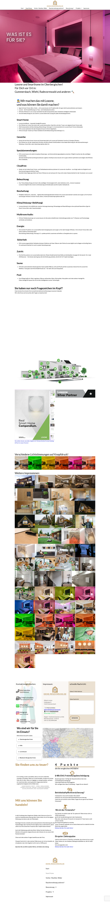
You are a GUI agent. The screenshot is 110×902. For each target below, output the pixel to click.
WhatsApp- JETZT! (50, 713)
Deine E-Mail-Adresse (76, 691)
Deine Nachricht (74, 699)
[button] (29, 739)
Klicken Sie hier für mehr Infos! (64, 828)
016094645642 (54, 711)
